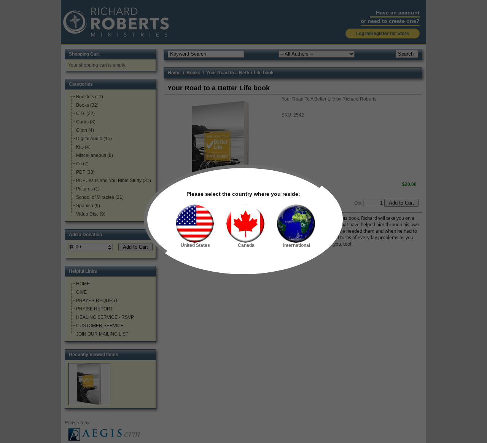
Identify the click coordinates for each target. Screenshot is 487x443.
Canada (246, 245)
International (296, 245)
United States (195, 245)
